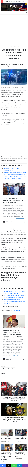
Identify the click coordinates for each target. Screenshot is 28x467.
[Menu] (2, 12)
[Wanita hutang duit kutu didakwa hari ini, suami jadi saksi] (21, 432)
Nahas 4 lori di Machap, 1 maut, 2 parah (6, 438)
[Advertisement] (14, 29)
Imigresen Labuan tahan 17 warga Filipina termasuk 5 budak (20, 454)
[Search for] (26, 12)
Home (11, 46)
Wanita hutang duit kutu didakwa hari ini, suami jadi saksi (20, 438)
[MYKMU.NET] (14, 7)
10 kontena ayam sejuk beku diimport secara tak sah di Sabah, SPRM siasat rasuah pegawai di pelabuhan (6, 455)
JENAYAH (16, 46)
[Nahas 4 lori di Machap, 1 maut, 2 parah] (7, 432)
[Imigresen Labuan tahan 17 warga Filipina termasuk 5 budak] (21, 447)
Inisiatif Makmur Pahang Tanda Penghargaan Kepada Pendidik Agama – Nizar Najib (14, 301)
